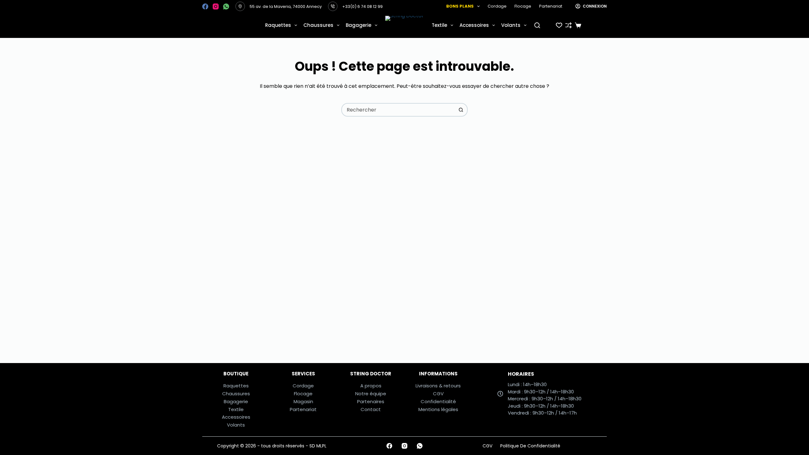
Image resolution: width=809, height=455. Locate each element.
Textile (439, 25)
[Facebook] (205, 6)
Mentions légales (438, 409)
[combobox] (398, 110)
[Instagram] (216, 6)
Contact (371, 409)
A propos (370, 385)
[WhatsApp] (226, 6)
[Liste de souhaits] (559, 25)
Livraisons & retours (438, 385)
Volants (510, 25)
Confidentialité (438, 401)
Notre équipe (370, 393)
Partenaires (370, 401)
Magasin (303, 401)
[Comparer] (568, 25)
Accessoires (474, 25)
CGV (438, 393)
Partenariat (550, 6)
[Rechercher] (537, 25)
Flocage (522, 6)
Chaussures (318, 25)
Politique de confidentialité (530, 446)
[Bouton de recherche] (461, 110)
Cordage (497, 6)
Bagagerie (358, 25)
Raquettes (278, 25)
